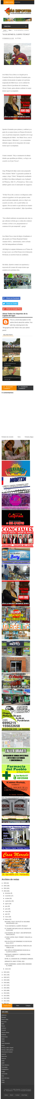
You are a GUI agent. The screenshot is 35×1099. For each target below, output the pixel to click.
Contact (17, 1095)
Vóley (3, 1082)
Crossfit (3, 1030)
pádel (2, 1063)
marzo (7, 916)
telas (2, 1076)
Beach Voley (4, 1019)
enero (6, 969)
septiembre (8, 901)
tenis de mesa (5, 1078)
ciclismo (3, 1028)
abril (6, 914)
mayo (6, 911)
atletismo (3, 1015)
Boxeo (3, 1026)
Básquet (3, 1017)
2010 (5, 1003)
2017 (5, 985)
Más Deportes (17, 1089)
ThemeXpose (9, 1090)
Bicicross (4, 1021)
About (11, 1095)
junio (6, 909)
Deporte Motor (5, 1032)
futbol (2, 1039)
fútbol (2, 1041)
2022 (5, 972)
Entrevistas (4, 1037)
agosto (7, 903)
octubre (7, 898)
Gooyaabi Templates (26, 1090)
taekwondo (4, 1073)
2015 (5, 990)
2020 (5, 977)
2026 (5, 883)
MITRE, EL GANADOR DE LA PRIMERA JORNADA (19, 958)
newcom (3, 1054)
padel (2, 1060)
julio (6, 906)
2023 (5, 891)
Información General (6, 1052)
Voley (2, 1080)
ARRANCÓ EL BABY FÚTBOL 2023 (14, 961)
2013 (5, 995)
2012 (5, 998)
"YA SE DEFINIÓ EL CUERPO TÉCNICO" (16, 926)
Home (6, 1095)
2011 (5, 1001)
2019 (5, 980)
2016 (5, 988)
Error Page (24, 1095)
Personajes (4, 1067)
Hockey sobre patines (7, 1050)
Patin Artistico (5, 1065)
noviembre (8, 896)
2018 (5, 982)
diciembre (8, 893)
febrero (7, 919)
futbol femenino (5, 1043)
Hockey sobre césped (7, 1047)
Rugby (3, 1071)
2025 (5, 885)
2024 (5, 888)
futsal (2, 1045)
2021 (5, 974)
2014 (5, 993)
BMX (2, 1024)
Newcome (4, 1056)
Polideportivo (4, 1069)
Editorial (3, 1034)
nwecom (3, 1058)
